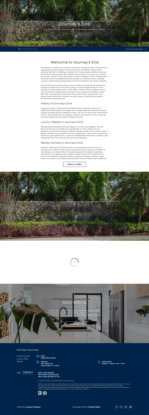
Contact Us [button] (74, 324)
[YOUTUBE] (130, 407)
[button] (136, 49)
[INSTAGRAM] (121, 407)
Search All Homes (74, 164)
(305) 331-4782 (53, 374)
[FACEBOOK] (116, 407)
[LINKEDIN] (126, 407)
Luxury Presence (33, 407)
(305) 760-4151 (48, 376)
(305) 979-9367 (48, 372)
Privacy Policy (94, 407)
